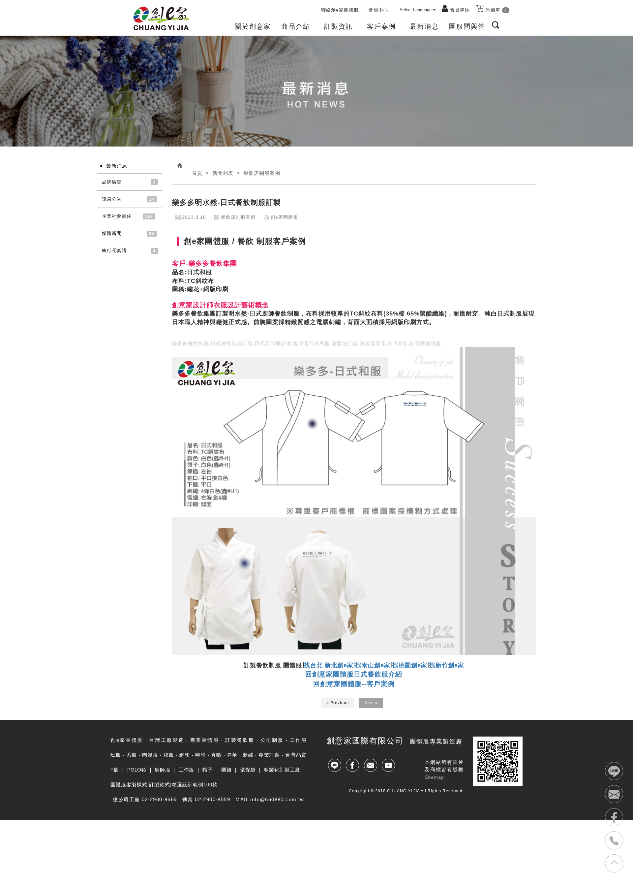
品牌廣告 (112, 181)
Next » (371, 703)
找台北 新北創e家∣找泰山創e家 (347, 665)
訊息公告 (112, 199)
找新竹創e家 (446, 665)
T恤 (114, 770)
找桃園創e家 (409, 665)
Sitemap (434, 777)
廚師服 (162, 770)
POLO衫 (136, 770)
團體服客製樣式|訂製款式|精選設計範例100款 (164, 784)
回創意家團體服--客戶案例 (354, 683)
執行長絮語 (114, 250)
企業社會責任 (117, 216)
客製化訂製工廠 (282, 770)
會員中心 (378, 10)
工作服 (186, 770)
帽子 (207, 770)
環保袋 (248, 770)
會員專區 (460, 10)
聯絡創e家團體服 (340, 10)
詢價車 (495, 10)
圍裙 (226, 770)
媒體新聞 (112, 233)
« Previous (337, 703)
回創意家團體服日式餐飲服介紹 (353, 674)
